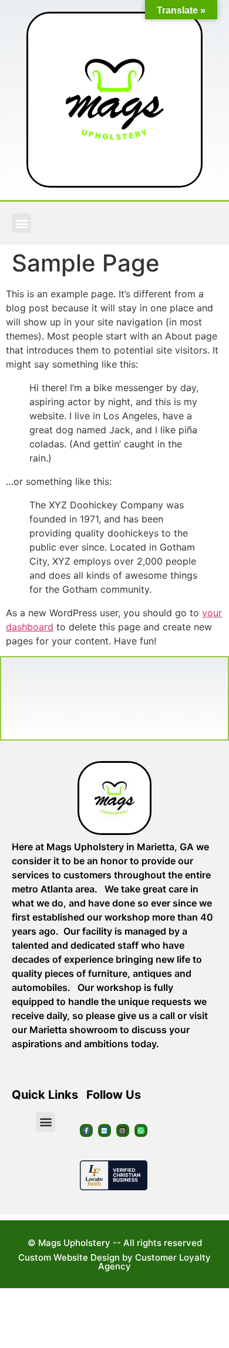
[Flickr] (104, 1130)
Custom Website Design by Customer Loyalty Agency (114, 1262)
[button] (21, 223)
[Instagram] (122, 1130)
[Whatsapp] (140, 1130)
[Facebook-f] (86, 1130)
